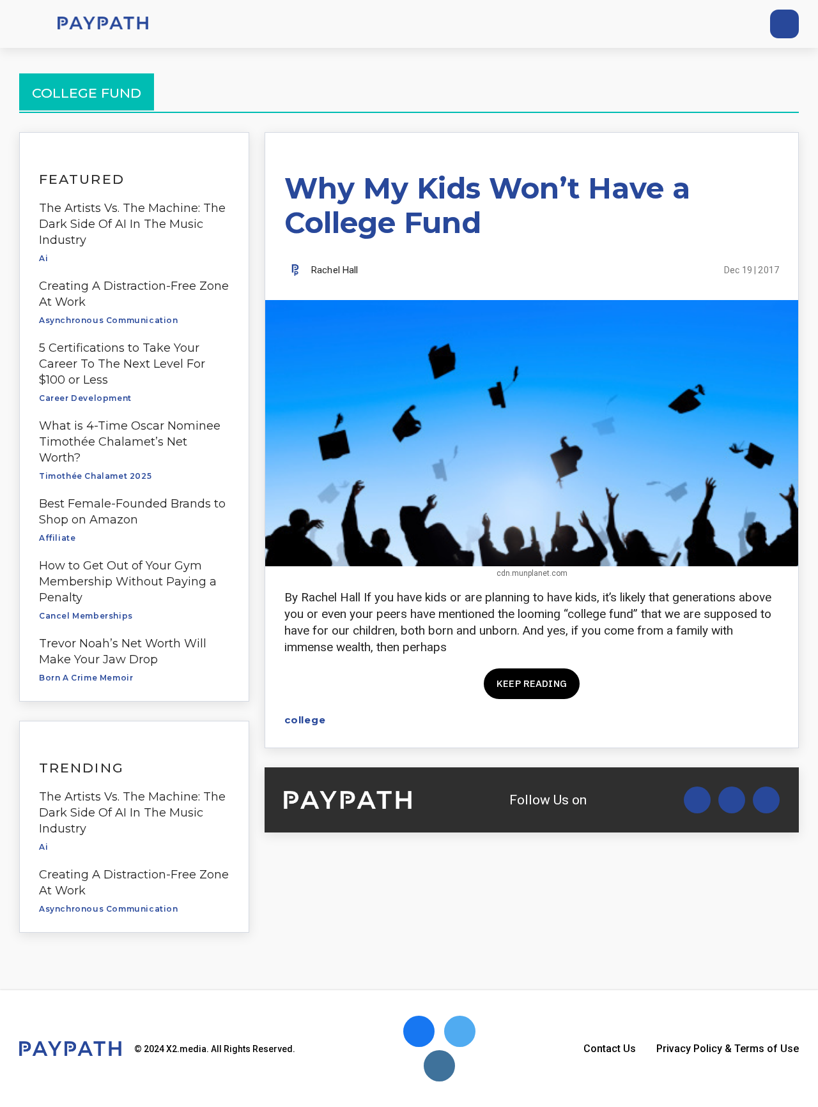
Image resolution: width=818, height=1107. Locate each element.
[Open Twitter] (697, 800)
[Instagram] (737, 24)
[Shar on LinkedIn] (749, 720)
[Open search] (784, 24)
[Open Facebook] (731, 800)
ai (43, 258)
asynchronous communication (108, 320)
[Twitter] (689, 24)
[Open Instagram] (766, 800)
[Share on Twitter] (704, 720)
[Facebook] (713, 24)
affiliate (57, 538)
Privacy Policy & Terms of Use (727, 1049)
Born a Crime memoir (86, 677)
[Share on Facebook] (682, 720)
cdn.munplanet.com (532, 573)
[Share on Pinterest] (771, 720)
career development (85, 398)
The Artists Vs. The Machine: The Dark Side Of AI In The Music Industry (132, 224)
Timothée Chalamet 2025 (95, 476)
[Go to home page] (103, 24)
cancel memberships (86, 616)
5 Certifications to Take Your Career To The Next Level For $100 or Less (122, 364)
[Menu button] (25, 24)
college (304, 720)
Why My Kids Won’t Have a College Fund (487, 205)
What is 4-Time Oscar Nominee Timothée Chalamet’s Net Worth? (129, 442)
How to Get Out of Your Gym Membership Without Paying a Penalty (128, 582)
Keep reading (532, 683)
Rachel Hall (335, 270)
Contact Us (609, 1049)
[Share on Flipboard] (726, 720)
